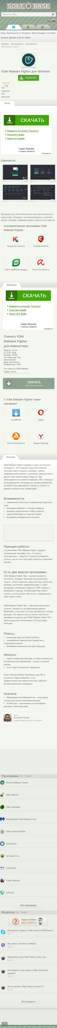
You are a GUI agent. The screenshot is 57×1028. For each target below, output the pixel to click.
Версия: (7, 350)
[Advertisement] (28, 533)
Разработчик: (10, 364)
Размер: (7, 355)
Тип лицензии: (10, 357)
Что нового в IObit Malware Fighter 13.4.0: (16, 370)
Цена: (6, 362)
